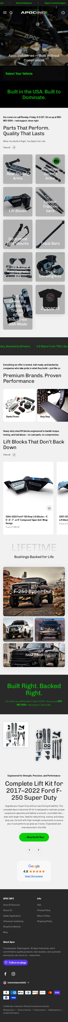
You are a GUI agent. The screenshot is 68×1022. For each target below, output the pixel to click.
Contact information (11, 1013)
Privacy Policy (43, 910)
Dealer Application (12, 915)
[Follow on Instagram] (13, 974)
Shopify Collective (12, 926)
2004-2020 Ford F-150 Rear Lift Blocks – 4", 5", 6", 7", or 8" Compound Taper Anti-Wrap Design (27, 520)
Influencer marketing (13, 921)
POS (25, 1006)
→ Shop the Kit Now (34, 837)
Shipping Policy (44, 921)
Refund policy (8, 1010)
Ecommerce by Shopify (39, 1006)
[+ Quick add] (49, 508)
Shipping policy (54, 1010)
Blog (5, 932)
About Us (7, 910)
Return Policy (43, 915)
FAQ (39, 904)
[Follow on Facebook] (5, 974)
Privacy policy (39, 1010)
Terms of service (24, 1010)
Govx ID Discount (11, 904)
